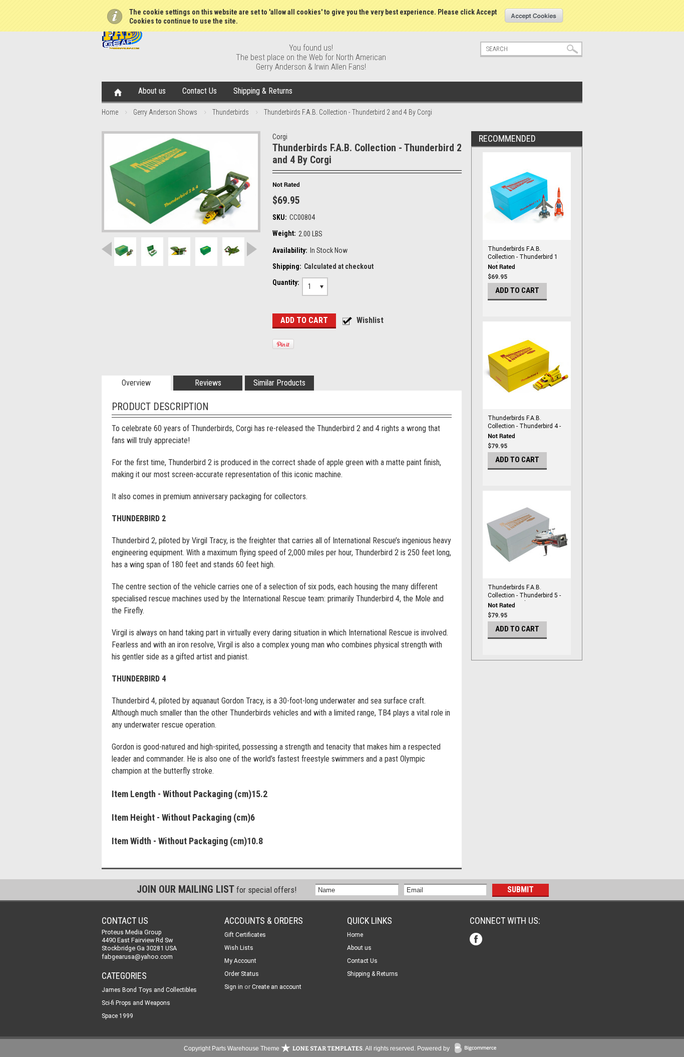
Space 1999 (117, 1015)
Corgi (279, 137)
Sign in (233, 986)
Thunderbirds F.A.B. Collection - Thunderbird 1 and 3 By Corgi (523, 256)
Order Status (241, 973)
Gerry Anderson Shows (165, 112)
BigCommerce (478, 1048)
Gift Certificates (245, 934)
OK (534, 16)
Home (118, 91)
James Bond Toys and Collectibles (149, 989)
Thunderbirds (230, 112)
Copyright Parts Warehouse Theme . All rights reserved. (300, 1048)
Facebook (477, 940)
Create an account (276, 986)
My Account (240, 960)
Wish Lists (238, 947)
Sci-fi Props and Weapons (136, 1002)
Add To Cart (517, 290)
